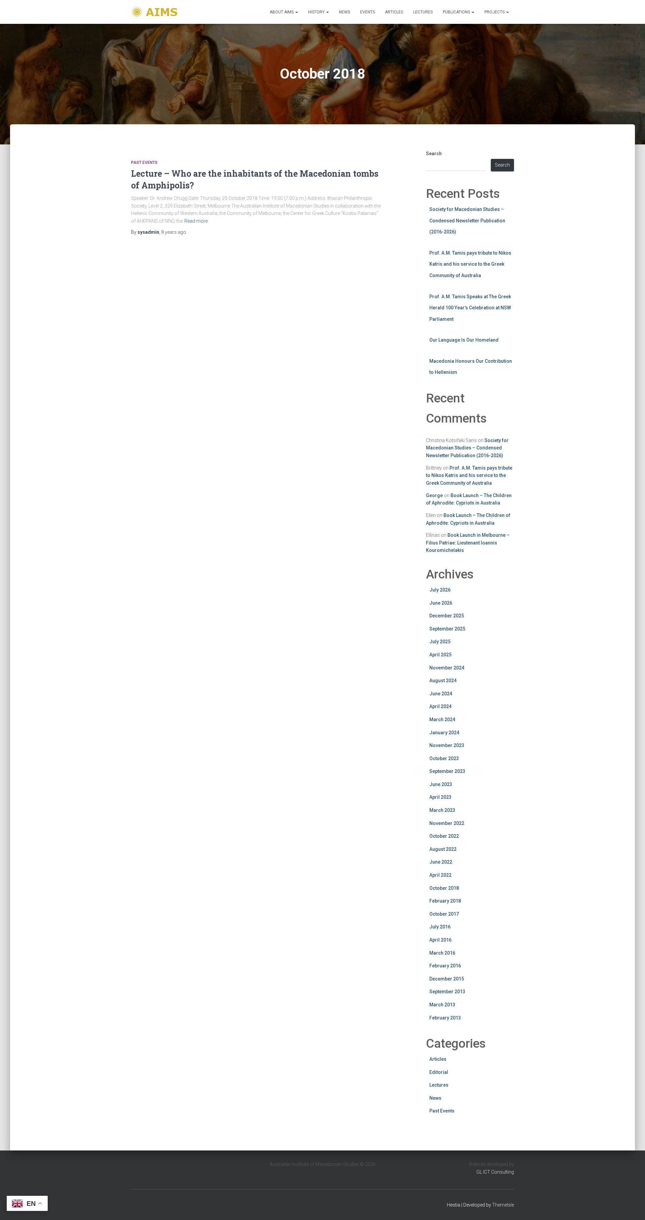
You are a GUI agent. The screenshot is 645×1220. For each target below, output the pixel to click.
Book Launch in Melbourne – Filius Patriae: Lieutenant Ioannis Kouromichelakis (468, 542)
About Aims (282, 12)
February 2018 (445, 901)
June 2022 (440, 862)
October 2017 (444, 914)
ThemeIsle (503, 1205)
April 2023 (440, 797)
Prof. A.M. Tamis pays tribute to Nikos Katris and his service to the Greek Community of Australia (470, 264)
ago (173, 232)
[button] (296, 12)
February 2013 (445, 1017)
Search (434, 153)
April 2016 (440, 940)
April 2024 (440, 706)
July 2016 (439, 926)
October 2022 (444, 836)
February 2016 (445, 965)
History (317, 12)
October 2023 (444, 758)
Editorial (438, 1072)
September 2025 (447, 628)
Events (367, 12)
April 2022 (440, 875)
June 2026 (440, 603)
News (344, 12)
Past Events (144, 162)
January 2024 (444, 732)
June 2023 (440, 784)
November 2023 (446, 745)
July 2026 (439, 590)
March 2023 (442, 810)
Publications (457, 12)
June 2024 (440, 693)
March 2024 (442, 719)
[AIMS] (155, 12)
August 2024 (443, 680)
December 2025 (446, 615)
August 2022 (443, 849)
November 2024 (446, 667)
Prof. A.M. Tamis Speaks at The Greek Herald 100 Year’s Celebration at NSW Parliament (470, 308)
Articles (394, 12)
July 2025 (439, 641)
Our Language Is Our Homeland (464, 340)
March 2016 (442, 953)
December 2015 (446, 979)
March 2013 (442, 1004)
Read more (196, 221)
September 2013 (447, 991)
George (434, 495)
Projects (495, 12)
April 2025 (440, 654)
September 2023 (447, 771)
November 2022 (446, 823)
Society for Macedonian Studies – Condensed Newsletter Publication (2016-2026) (467, 220)
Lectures (423, 12)
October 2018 (444, 888)
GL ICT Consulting (495, 1172)
